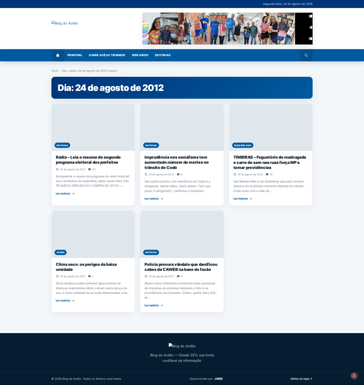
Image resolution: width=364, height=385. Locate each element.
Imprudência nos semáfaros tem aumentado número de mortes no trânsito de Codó (177, 162)
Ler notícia (63, 193)
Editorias (163, 55)
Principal (74, 55)
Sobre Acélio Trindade (107, 55)
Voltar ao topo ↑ (301, 378)
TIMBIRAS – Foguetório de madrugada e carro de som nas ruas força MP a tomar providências (269, 162)
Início (54, 70)
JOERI (218, 378)
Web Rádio (140, 55)
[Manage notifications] (354, 375)
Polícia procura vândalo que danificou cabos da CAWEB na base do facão (181, 267)
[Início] (57, 55)
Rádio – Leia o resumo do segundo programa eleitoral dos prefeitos (88, 160)
